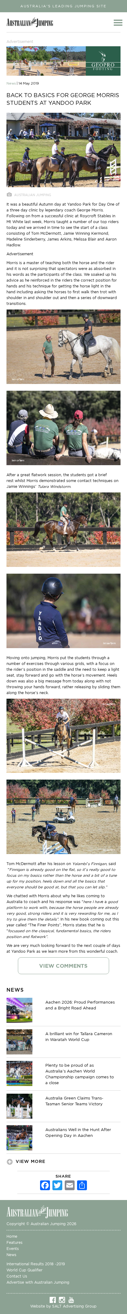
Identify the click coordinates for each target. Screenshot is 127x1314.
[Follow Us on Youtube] (72, 1299)
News (11, 1254)
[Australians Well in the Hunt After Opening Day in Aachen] (19, 1137)
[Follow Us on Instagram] (63, 1299)
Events (12, 1248)
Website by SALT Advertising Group (63, 1306)
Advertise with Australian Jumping (37, 1282)
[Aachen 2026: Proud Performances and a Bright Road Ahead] (19, 1009)
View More (30, 1161)
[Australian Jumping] (41, 1211)
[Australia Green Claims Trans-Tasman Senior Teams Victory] (19, 1105)
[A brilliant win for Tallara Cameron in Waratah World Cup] (19, 1041)
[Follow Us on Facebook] (54, 1299)
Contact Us (16, 1276)
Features (14, 1242)
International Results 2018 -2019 (35, 1264)
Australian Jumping (31, 22)
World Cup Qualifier (24, 1270)
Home (11, 1236)
